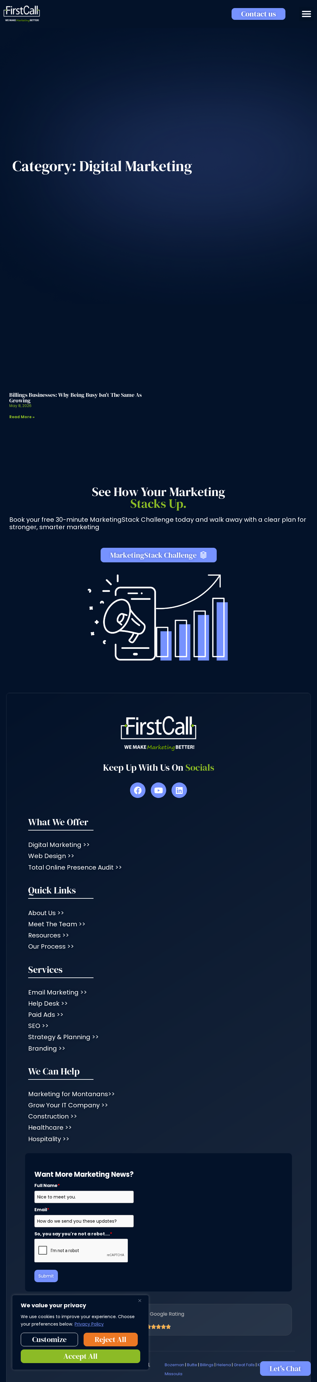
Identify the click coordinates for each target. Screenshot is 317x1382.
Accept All (80, 1356)
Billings (207, 1365)
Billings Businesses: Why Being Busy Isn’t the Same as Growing (75, 397)
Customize (49, 1339)
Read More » (22, 416)
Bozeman (174, 1365)
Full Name (47, 1185)
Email (41, 1210)
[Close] (142, 1300)
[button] (306, 14)
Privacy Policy (89, 1324)
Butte (192, 1365)
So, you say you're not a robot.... (73, 1234)
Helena (223, 1365)
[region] (80, 1332)
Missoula (173, 1374)
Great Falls (244, 1365)
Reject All (110, 1339)
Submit (46, 1276)
